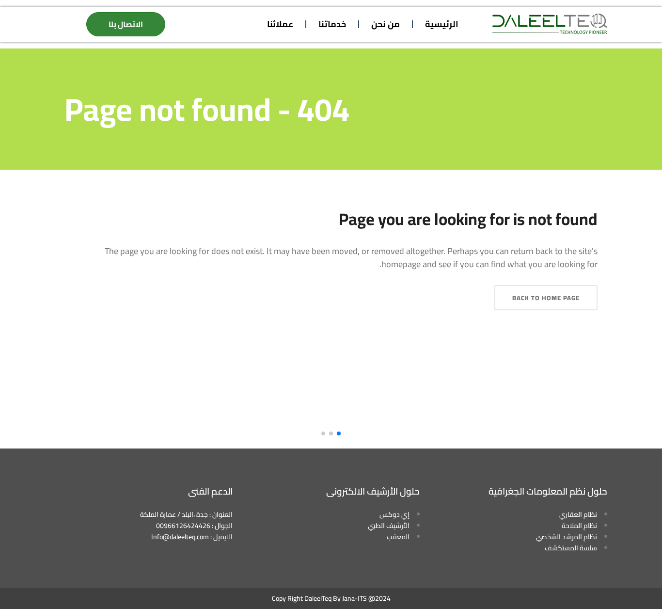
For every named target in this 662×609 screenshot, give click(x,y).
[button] (339, 433)
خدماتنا (332, 24)
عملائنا (280, 24)
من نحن (385, 24)
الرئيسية (441, 24)
